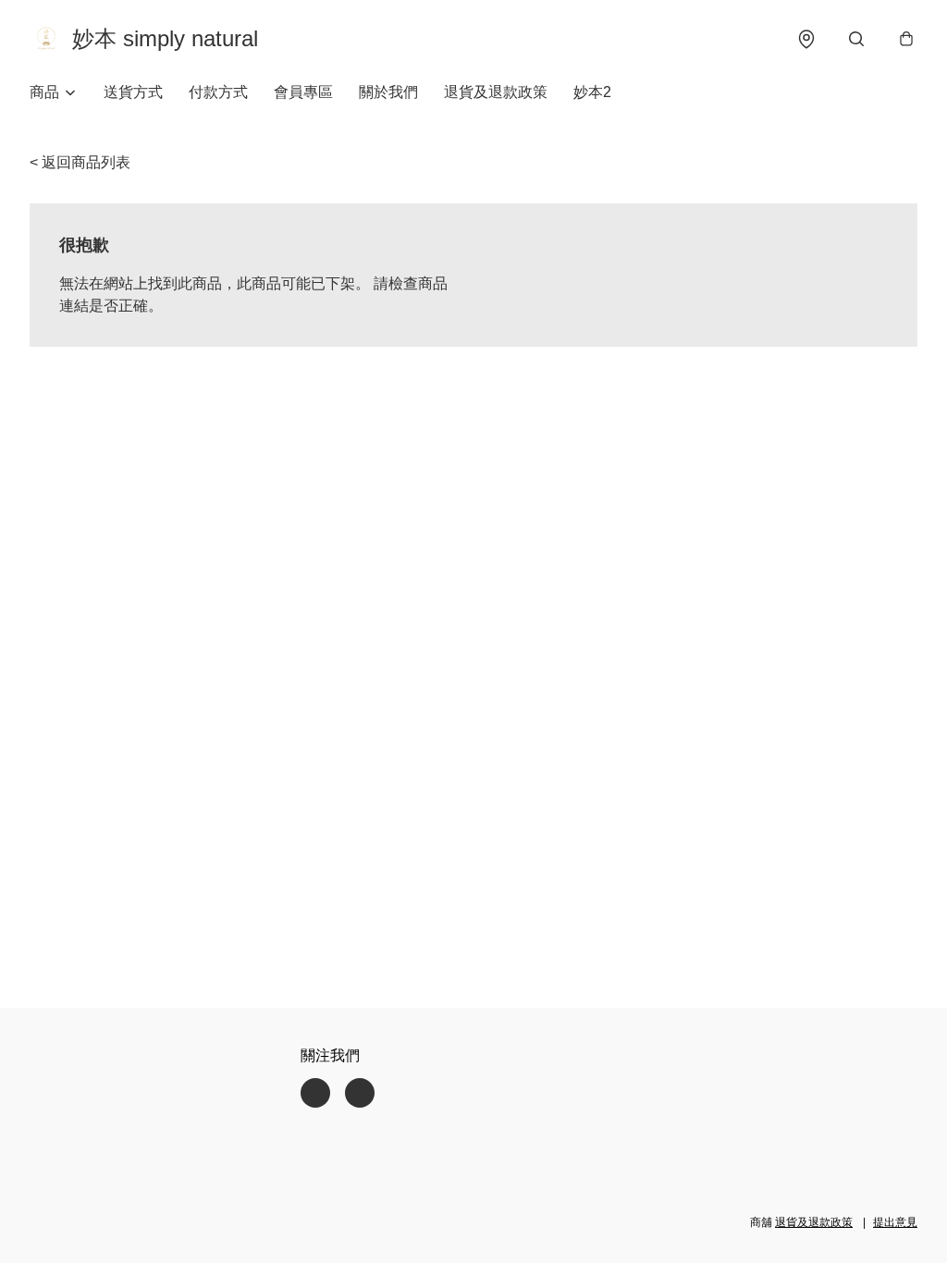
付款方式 (218, 92)
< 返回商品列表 (80, 162)
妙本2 (592, 92)
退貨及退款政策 (495, 92)
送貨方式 (133, 92)
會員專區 (303, 92)
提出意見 (895, 1222)
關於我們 (388, 92)
